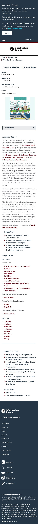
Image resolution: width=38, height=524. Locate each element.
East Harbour (8, 273)
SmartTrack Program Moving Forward (19, 355)
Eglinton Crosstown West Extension (14, 160)
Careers (4, 446)
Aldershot (7, 321)
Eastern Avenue (9, 271)
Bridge (6, 304)
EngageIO (10, 483)
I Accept (7, 33)
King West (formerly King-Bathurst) (16, 283)
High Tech (7, 307)
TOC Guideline (11, 393)
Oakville (7, 336)
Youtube (9, 473)
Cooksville (7, 326)
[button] (34, 39)
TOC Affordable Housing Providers (18, 395)
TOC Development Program (12, 60)
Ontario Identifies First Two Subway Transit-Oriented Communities (21, 358)
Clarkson (7, 324)
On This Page (9, 127)
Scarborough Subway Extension (16, 157)
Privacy (3, 431)
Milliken (7, 331)
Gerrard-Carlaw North (11, 278)
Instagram (10, 478)
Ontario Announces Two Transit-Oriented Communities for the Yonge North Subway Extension (18, 247)
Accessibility (5, 423)
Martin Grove (8, 297)
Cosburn (7, 269)
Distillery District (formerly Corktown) (17, 266)
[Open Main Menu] (3, 40)
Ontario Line (6, 155)
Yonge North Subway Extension (25, 155)
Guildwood (8, 329)
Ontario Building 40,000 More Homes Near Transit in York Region (18, 241)
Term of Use (5, 427)
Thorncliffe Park (9, 291)
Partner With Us (6, 442)
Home (3, 57)
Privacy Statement (15, 28)
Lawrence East (9, 314)
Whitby (6, 339)
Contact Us (5, 454)
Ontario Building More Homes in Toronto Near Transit (17, 237)
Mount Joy (8, 334)
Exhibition (7, 276)
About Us (4, 435)
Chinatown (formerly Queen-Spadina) (17, 288)
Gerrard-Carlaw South (11, 281)
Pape (6, 286)
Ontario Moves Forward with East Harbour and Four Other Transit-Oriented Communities (20, 364)
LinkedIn (10, 462)
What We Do (12, 57)
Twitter (9, 468)
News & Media (6, 450)
